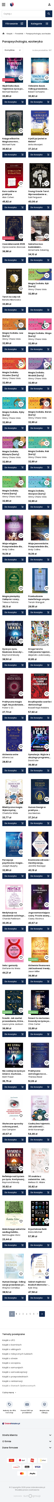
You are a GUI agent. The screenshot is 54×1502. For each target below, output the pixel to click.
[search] (48, 13)
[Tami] (11, 4)
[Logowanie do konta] (49, 4)
